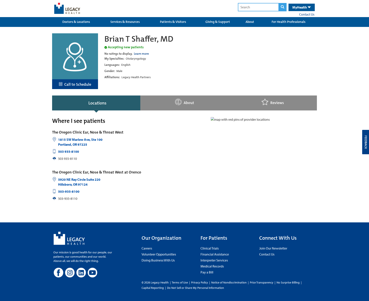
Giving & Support (217, 22)
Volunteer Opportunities (159, 254)
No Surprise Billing (288, 282)
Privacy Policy (199, 282)
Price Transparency (261, 282)
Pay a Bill (207, 272)
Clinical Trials (210, 248)
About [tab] (189, 102)
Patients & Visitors (173, 22)
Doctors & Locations (76, 22)
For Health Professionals (288, 22)
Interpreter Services (214, 260)
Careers (147, 248)
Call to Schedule (77, 84)
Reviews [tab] (277, 102)
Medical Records (212, 266)
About (250, 22)
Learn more (141, 54)
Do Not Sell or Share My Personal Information (195, 288)
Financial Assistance (215, 254)
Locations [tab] (97, 103)
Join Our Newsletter (273, 248)
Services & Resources (125, 22)
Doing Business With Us (158, 260)
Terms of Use (180, 282)
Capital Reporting (153, 288)
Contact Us (306, 14)
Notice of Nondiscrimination (229, 282)
